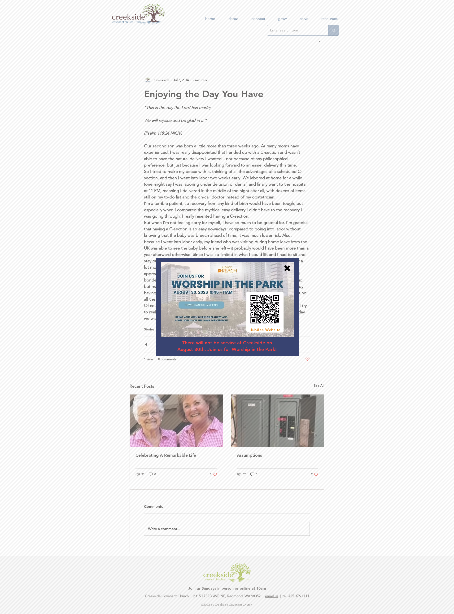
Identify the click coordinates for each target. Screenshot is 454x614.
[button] (287, 268)
